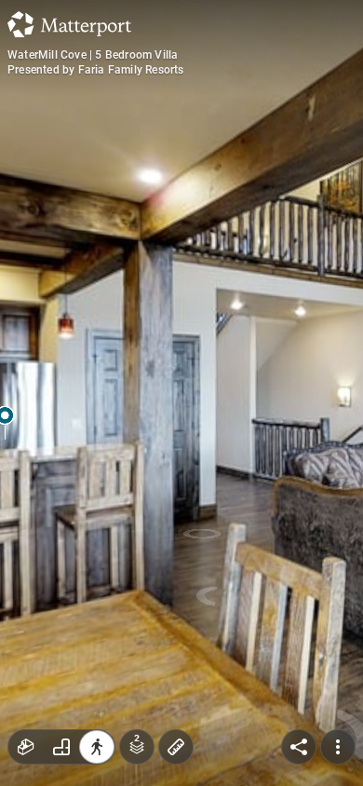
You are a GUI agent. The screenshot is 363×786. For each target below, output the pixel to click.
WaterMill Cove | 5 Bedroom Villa (92, 54)
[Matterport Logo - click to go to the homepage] (69, 24)
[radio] (26, 747)
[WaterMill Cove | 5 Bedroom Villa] (181, 393)
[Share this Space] (298, 747)
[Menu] (338, 747)
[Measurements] (176, 747)
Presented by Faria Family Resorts (95, 69)
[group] (61, 747)
